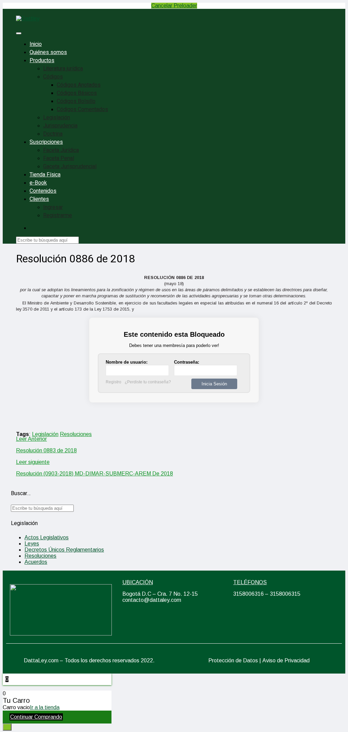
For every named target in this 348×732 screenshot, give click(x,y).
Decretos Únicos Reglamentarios (64, 550)
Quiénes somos (48, 52)
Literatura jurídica (63, 69)
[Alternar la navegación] (18, 33)
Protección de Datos (233, 660)
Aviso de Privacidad (286, 660)
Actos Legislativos (46, 537)
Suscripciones (46, 142)
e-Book (38, 183)
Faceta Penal (58, 158)
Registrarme (57, 215)
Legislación (56, 118)
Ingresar (53, 207)
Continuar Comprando (36, 717)
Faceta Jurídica (61, 150)
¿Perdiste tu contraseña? (148, 382)
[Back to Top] (7, 727)
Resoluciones (76, 434)
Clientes (39, 199)
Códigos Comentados (82, 109)
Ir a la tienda (44, 707)
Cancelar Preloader (174, 5)
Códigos (53, 77)
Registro (113, 382)
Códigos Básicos (77, 93)
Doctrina (53, 134)
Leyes (31, 543)
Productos (42, 60)
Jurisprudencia (60, 126)
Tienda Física (45, 175)
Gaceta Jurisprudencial (70, 166)
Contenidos (43, 191)
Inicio (36, 44)
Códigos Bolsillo (76, 101)
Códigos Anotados (79, 85)
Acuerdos (35, 562)
